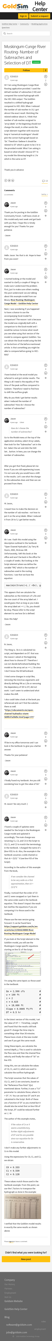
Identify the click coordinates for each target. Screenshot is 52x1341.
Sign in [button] (23, 15)
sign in (11, 1241)
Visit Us (7, 1297)
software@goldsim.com (19, 1324)
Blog (7, 1317)
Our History (9, 1284)
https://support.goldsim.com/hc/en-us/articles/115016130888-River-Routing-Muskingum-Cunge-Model (21, 930)
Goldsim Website (13, 1301)
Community (24, 24)
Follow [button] (26, 70)
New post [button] (26, 1259)
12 (46, 180)
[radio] (45, 76)
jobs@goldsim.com (16, 1332)
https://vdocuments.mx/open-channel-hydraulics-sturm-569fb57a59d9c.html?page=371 (19, 714)
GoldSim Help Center (9, 24)
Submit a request (39, 15)
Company (9, 1280)
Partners (8, 1288)
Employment (10, 1292)
